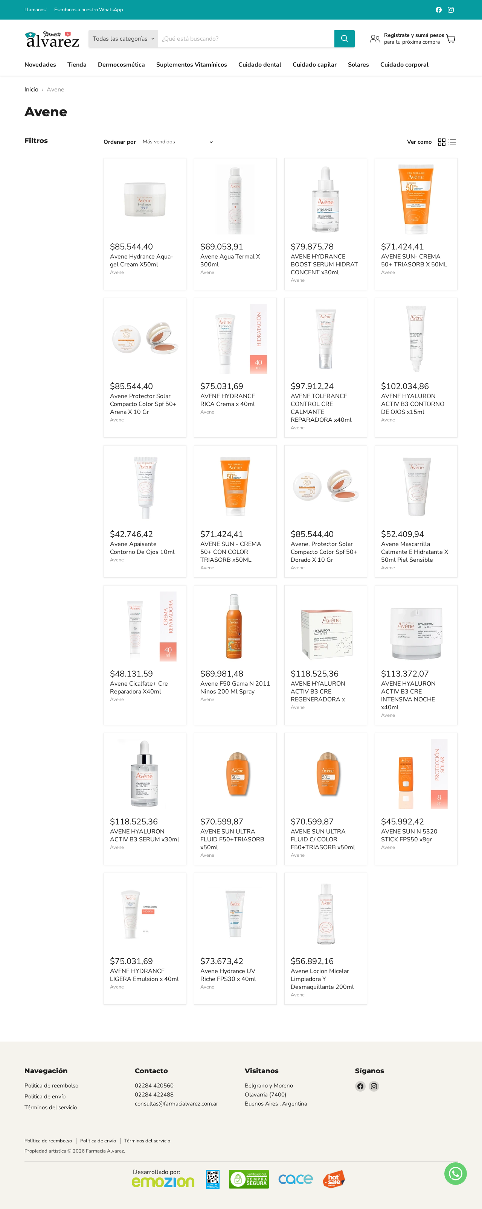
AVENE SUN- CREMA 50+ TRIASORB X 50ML (414, 260)
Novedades (40, 65)
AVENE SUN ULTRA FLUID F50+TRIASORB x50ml (232, 839)
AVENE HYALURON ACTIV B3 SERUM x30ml (144, 835)
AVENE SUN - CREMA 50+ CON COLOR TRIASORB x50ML (230, 552)
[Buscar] (344, 38)
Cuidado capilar (315, 65)
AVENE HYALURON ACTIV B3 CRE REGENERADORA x (318, 692)
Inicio (31, 89)
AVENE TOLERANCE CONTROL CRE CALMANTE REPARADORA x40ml (321, 408)
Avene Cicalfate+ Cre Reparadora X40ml (139, 688)
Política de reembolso (51, 1085)
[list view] (452, 142)
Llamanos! (35, 10)
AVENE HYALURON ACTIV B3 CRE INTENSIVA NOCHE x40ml (408, 696)
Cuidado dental (259, 65)
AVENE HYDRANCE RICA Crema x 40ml (227, 400)
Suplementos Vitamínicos (191, 65)
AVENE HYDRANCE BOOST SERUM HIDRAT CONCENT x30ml (324, 264)
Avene (117, 272)
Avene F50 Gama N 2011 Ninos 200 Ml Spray (235, 688)
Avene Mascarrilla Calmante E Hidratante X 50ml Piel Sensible (414, 552)
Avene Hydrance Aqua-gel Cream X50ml (141, 260)
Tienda (77, 65)
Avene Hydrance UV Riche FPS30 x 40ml (228, 975)
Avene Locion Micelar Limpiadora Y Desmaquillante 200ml (322, 979)
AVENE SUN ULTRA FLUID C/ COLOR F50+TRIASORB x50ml (323, 839)
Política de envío (45, 1096)
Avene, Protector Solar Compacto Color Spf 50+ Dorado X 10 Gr (324, 552)
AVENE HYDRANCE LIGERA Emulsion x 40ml (144, 975)
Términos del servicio (50, 1107)
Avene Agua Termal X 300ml (230, 260)
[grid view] (441, 142)
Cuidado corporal (404, 65)
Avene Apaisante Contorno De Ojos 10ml (142, 548)
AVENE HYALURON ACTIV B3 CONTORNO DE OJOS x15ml (412, 404)
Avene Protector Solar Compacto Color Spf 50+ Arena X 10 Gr (143, 404)
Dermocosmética (121, 65)
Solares (358, 65)
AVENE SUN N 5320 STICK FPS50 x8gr (409, 835)
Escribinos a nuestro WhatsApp (88, 10)
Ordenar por (120, 142)
